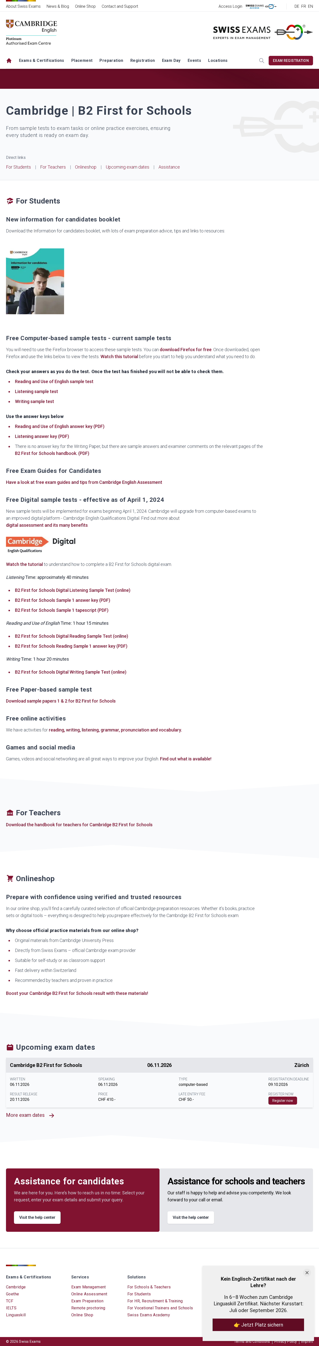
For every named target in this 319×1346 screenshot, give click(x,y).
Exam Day (171, 60)
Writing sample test (34, 401)
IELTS (11, 1308)
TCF (9, 1301)
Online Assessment (89, 1294)
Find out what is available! (185, 758)
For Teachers (53, 167)
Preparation (111, 60)
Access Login (230, 6)
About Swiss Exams (23, 6)
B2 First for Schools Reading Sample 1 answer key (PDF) (71, 646)
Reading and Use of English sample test (54, 381)
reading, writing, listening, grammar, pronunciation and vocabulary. (115, 729)
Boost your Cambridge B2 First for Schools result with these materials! (77, 993)
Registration (142, 60)
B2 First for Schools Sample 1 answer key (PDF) (62, 600)
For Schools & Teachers (149, 1287)
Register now (282, 1101)
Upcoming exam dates (127, 167)
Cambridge (16, 1287)
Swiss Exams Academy (148, 1315)
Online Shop (85, 6)
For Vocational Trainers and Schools (160, 1308)
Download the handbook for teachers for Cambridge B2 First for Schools (79, 824)
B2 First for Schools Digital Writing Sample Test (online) (70, 672)
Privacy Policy (285, 1342)
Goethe (12, 1294)
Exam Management (88, 1287)
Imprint (307, 1342)
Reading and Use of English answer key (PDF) (59, 426)
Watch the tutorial (24, 564)
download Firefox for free (186, 349)
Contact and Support (120, 6)
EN (310, 6)
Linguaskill (16, 1315)
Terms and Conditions (252, 1342)
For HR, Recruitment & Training (155, 1301)
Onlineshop (85, 167)
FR (303, 6)
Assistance (169, 167)
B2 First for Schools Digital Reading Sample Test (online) (71, 636)
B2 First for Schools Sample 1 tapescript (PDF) (61, 610)
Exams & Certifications (41, 60)
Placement (82, 60)
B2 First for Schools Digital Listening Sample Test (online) (72, 590)
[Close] (307, 1273)
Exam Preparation (87, 1301)
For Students (18, 167)
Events (194, 60)
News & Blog (58, 6)
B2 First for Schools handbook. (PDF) (52, 453)
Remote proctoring (88, 1308)
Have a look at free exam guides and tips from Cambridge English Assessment (84, 482)
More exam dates (25, 1115)
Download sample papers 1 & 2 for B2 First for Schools (61, 701)
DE (297, 6)
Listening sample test (36, 391)
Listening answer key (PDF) (42, 436)
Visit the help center (37, 1217)
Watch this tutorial (119, 356)
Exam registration (291, 61)
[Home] (9, 61)
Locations (218, 60)
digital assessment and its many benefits (47, 525)
